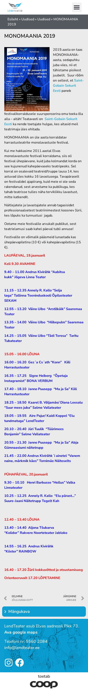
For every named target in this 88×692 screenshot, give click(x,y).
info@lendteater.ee (22, 647)
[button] (77, 7)
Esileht (12, 19)
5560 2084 (36, 641)
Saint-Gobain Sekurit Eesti (68, 85)
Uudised (27, 19)
